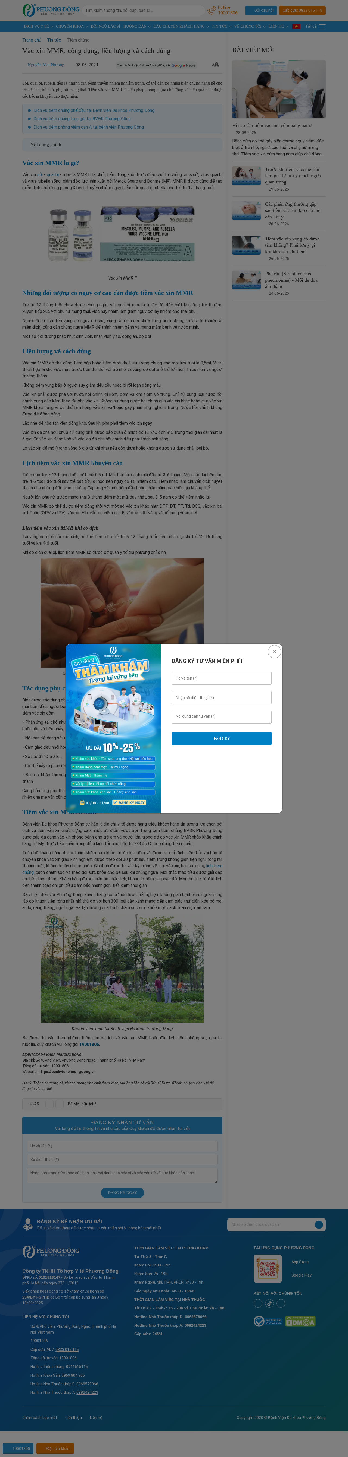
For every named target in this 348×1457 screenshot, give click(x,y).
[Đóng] (274, 651)
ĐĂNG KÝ (221, 739)
